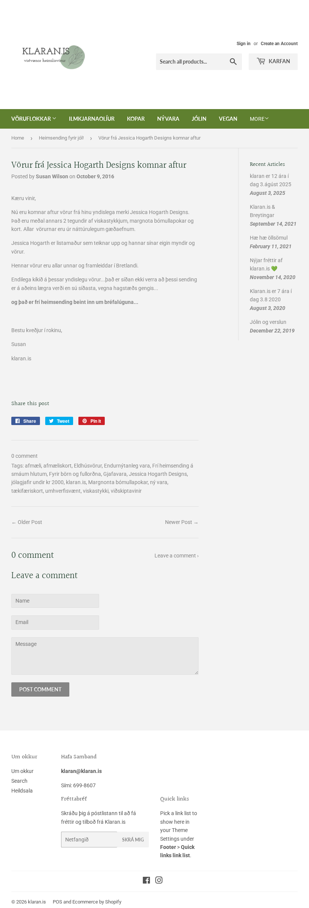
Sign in (244, 43)
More (257, 119)
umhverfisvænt (63, 491)
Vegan (228, 118)
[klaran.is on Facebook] (146, 881)
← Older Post (26, 522)
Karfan (279, 61)
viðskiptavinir (126, 491)
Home (17, 138)
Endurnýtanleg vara (127, 466)
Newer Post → (182, 522)
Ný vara (168, 118)
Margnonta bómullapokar (118, 482)
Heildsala (22, 791)
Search (19, 781)
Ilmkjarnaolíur (92, 118)
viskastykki (96, 491)
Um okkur (22, 771)
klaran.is (76, 482)
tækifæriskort (27, 491)
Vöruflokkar (31, 118)
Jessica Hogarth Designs (158, 474)
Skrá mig (133, 840)
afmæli (33, 466)
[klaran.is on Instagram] (159, 881)
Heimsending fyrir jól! (61, 138)
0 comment (24, 456)
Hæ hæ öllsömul (269, 238)
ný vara (158, 482)
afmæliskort (57, 466)
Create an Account (279, 43)
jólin (199, 118)
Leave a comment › (176, 556)
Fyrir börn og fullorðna (75, 474)
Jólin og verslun (268, 322)
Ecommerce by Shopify (96, 902)
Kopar (136, 118)
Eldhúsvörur (88, 466)
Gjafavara (115, 474)
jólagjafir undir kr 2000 (37, 482)
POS (57, 902)
